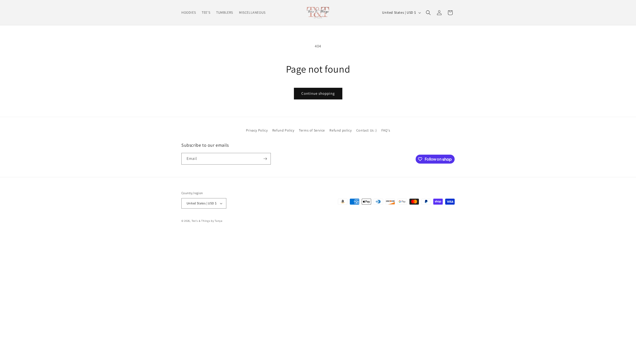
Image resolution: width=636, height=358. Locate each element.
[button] (428, 12)
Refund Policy (283, 130)
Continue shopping (318, 93)
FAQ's (385, 130)
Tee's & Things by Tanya (207, 221)
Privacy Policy (257, 130)
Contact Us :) (366, 130)
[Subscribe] (265, 159)
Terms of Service (312, 130)
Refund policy (340, 130)
